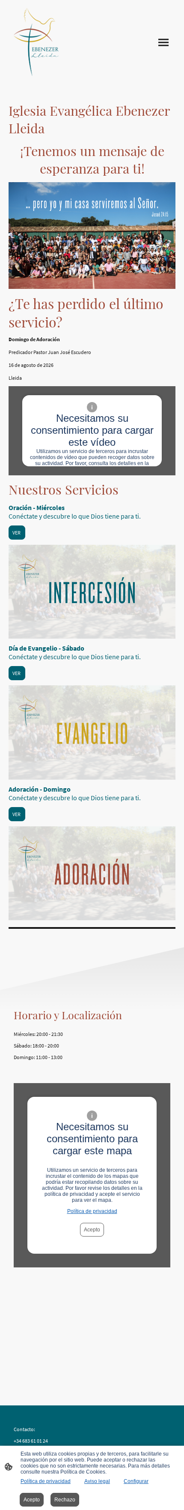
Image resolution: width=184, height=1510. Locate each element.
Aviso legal (97, 1481)
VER (16, 532)
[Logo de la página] (36, 42)
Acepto (92, 1230)
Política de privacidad (92, 1211)
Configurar (136, 1481)
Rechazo (64, 1500)
